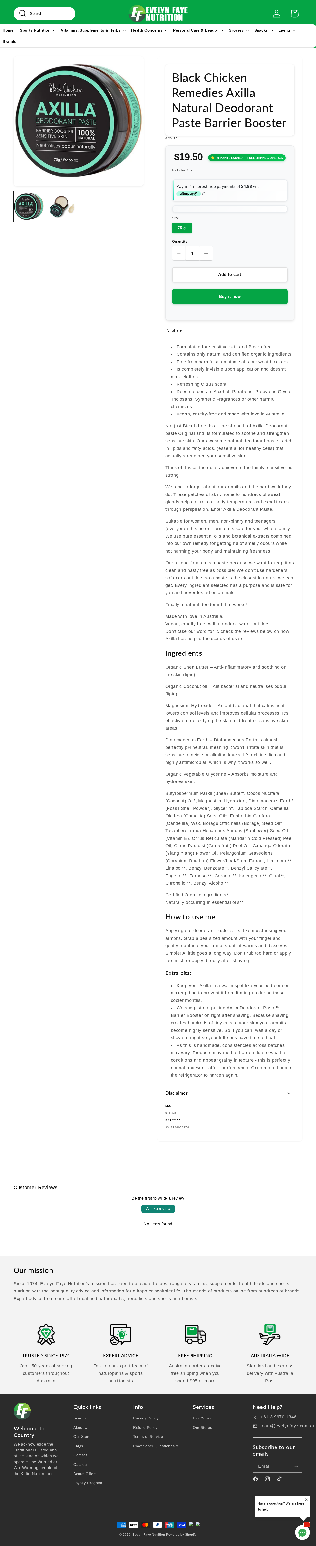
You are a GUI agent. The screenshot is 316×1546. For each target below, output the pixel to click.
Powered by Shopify (181, 1534)
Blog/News (202, 1418)
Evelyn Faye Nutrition (148, 1534)
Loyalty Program (87, 1483)
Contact (80, 1455)
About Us (81, 1427)
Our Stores (83, 1437)
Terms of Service (148, 1437)
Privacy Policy (145, 1418)
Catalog (80, 1464)
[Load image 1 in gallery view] (29, 206)
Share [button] (177, 330)
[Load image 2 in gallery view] (62, 206)
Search (79, 1418)
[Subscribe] (296, 1466)
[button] (44, 13)
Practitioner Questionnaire (156, 1446)
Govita (171, 138)
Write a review (158, 1209)
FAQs (78, 1446)
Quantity (180, 241)
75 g (182, 228)
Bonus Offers (85, 1474)
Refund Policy (145, 1427)
